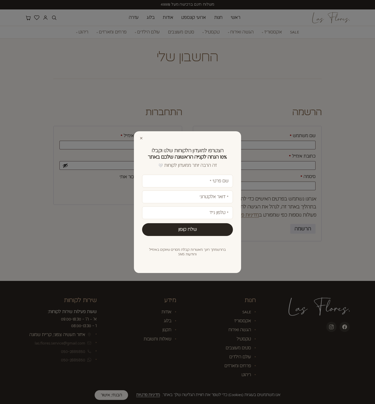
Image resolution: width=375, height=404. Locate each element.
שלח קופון (187, 229)
